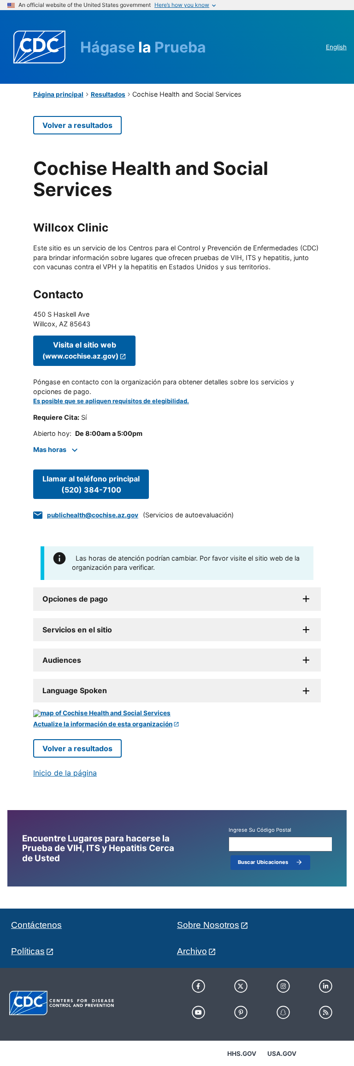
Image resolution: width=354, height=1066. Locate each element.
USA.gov (281, 1053)
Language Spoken (74, 690)
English (336, 47)
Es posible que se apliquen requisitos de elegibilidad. (111, 401)
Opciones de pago (75, 598)
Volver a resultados (77, 125)
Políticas (28, 951)
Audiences (61, 660)
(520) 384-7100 (91, 484)
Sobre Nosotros (208, 925)
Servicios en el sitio (77, 629)
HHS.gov (241, 1053)
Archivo (192, 951)
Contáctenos (36, 925)
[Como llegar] (177, 713)
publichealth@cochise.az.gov (92, 515)
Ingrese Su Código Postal (260, 830)
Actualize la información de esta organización (102, 724)
